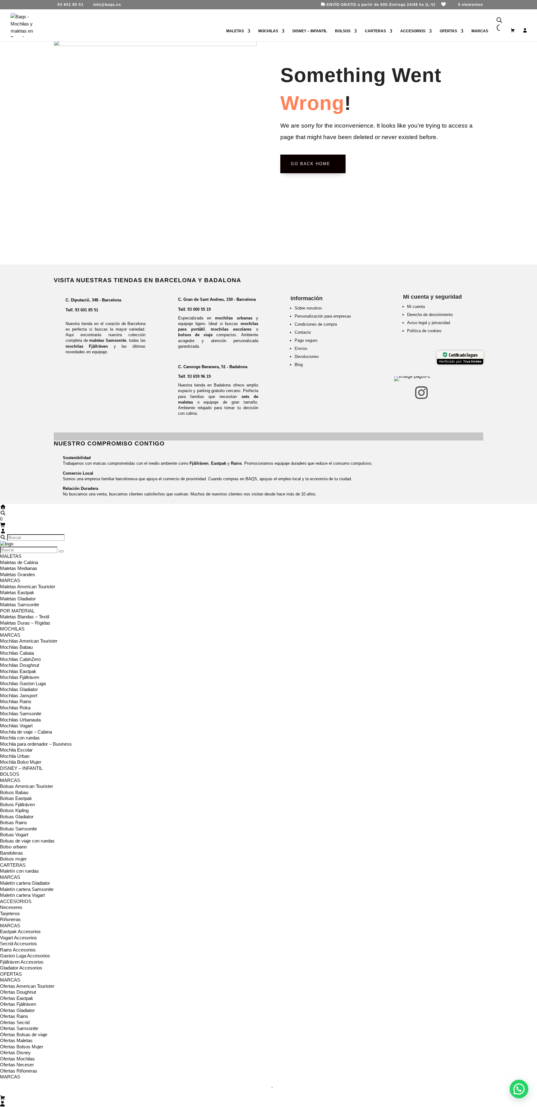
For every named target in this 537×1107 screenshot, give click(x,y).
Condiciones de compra (316, 324)
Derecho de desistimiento (430, 314)
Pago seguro (306, 340)
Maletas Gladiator (18, 598)
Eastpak (218, 463)
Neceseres (11, 907)
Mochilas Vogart (16, 725)
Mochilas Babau (16, 647)
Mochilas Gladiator (19, 689)
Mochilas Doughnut (19, 665)
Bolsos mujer (13, 858)
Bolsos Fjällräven (17, 804)
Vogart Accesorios (18, 937)
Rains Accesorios (18, 949)
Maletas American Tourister (27, 586)
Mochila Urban (15, 756)
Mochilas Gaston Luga (23, 683)
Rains (236, 463)
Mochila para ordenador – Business (36, 744)
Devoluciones (307, 356)
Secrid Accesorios (18, 943)
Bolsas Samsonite (18, 828)
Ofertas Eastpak (16, 998)
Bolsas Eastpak (16, 798)
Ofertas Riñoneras (18, 1070)
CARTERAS (375, 31)
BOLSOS (343, 31)
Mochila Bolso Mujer (20, 762)
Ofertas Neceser (17, 1064)
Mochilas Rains (15, 701)
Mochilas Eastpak (18, 671)
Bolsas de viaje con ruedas (27, 840)
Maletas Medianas (18, 568)
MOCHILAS (268, 31)
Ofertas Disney (15, 1052)
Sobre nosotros (308, 308)
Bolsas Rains (13, 822)
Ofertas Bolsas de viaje (23, 1034)
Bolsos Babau (14, 792)
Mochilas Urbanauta (20, 719)
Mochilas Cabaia (17, 653)
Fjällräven (199, 463)
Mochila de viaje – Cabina (26, 731)
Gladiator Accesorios (21, 967)
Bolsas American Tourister (26, 786)
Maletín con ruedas (19, 871)
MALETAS (235, 31)
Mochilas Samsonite (20, 713)
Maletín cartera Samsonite (26, 889)
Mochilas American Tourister (28, 641)
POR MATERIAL (17, 610)
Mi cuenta (416, 306)
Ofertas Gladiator (17, 1010)
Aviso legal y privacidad (428, 322)
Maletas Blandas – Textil (24, 616)
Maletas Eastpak (17, 592)
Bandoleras (11, 853)
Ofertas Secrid (15, 1022)
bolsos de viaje (195, 334)
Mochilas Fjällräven (19, 677)
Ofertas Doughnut (18, 992)
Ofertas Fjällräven (18, 1004)
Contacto (303, 332)
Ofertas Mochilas (17, 1058)
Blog (299, 364)
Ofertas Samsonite (19, 1028)
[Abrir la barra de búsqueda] (499, 20)
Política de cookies (424, 330)
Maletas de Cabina (19, 562)
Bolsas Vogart (14, 834)
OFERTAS (448, 31)
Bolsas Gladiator (17, 816)
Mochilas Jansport (18, 695)
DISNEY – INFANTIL (309, 31)
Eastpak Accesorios (20, 931)
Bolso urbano (13, 846)
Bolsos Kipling (14, 810)
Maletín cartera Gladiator (25, 883)
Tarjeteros (10, 913)
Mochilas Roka (15, 707)
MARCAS (10, 580)
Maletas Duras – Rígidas (25, 623)
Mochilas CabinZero (20, 659)
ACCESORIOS (412, 31)
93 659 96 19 (199, 376)
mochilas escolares (231, 329)
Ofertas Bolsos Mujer (21, 1046)
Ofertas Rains (14, 1016)
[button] (519, 1089)
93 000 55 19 (199, 309)
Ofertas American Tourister (27, 986)
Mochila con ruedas (20, 737)
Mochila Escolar (16, 749)
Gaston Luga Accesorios (25, 955)
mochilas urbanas (233, 318)
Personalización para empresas (323, 316)
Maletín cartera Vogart (22, 895)
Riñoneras (10, 919)
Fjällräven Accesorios (22, 962)
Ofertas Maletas (16, 1040)
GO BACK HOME (310, 163)
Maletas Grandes (17, 574)
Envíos (301, 348)
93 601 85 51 (86, 310)
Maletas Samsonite (19, 604)
